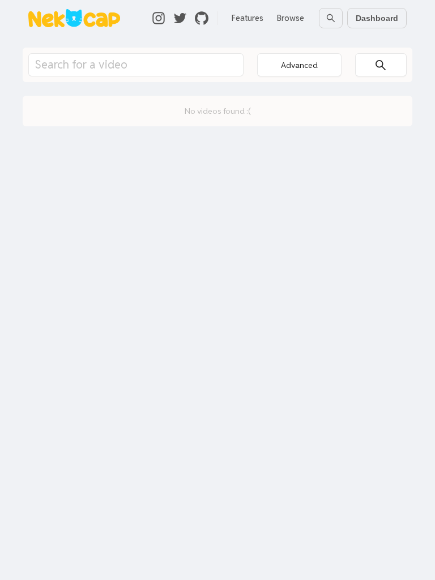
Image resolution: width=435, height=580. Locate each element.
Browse (290, 18)
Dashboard (377, 18)
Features (247, 18)
